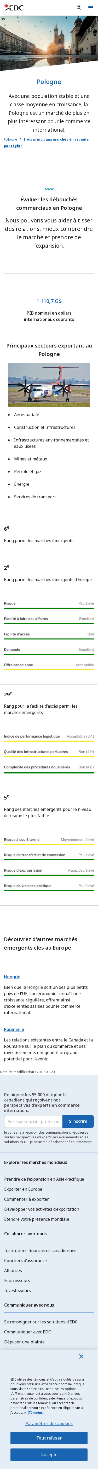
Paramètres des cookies (49, 1423)
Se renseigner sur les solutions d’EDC (41, 1322)
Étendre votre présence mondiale (36, 1219)
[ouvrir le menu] (91, 7)
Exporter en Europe (23, 1189)
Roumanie (14, 1029)
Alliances (13, 1270)
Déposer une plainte (24, 1342)
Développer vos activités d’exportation (41, 1209)
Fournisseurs (17, 1280)
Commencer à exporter (26, 1199)
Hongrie (12, 977)
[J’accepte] (81, 1356)
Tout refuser (49, 1438)
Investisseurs (17, 1290)
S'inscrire (78, 1121)
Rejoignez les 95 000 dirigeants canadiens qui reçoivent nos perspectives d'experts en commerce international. (42, 1102)
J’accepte (49, 1454)
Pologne (10, 139)
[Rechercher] (79, 8)
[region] (49, 1409)
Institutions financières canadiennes (40, 1250)
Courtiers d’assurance (25, 1260)
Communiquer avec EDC (27, 1332)
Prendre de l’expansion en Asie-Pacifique (44, 1179)
